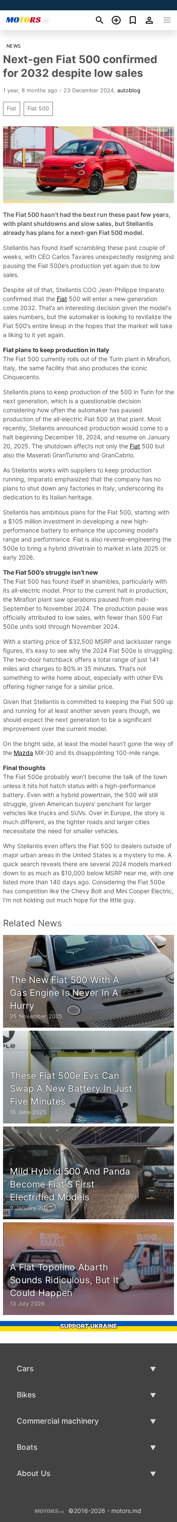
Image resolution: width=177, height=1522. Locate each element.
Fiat (11, 108)
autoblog (128, 90)
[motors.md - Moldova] (49, 1509)
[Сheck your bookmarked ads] (133, 20)
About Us (33, 1473)
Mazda (23, 752)
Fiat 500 (38, 108)
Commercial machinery (58, 1420)
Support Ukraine (88, 1326)
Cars (25, 1368)
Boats (27, 1447)
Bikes (26, 1394)
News (13, 46)
